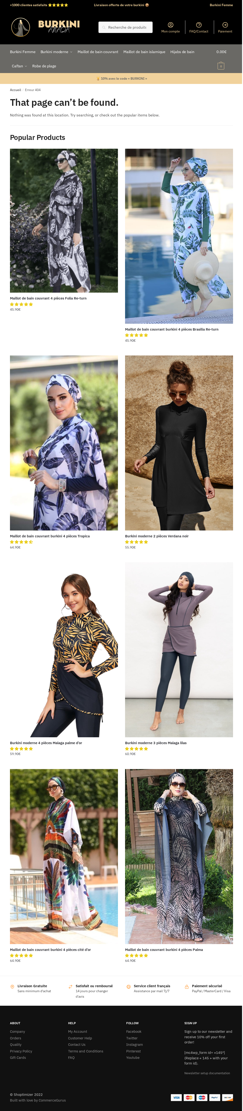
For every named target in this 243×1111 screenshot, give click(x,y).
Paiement (225, 31)
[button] (22, 304)
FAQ (71, 1057)
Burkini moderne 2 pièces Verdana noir (157, 536)
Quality (15, 1044)
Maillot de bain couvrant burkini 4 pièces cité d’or (50, 949)
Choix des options (63, 350)
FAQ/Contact (198, 31)
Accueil (15, 90)
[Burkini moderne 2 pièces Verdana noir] (179, 442)
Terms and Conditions (85, 1051)
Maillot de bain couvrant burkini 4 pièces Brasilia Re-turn (172, 329)
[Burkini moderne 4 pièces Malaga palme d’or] (64, 649)
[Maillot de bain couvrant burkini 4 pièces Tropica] (64, 442)
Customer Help (80, 1038)
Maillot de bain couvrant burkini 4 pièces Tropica (50, 536)
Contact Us (76, 1044)
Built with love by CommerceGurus (38, 1100)
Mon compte (170, 31)
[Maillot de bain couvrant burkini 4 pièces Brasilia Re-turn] (179, 236)
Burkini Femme (221, 5)
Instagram (134, 1044)
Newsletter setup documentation (207, 1073)
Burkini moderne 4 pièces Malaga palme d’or (46, 743)
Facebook (133, 1031)
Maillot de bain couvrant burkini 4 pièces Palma (164, 949)
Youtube (133, 1057)
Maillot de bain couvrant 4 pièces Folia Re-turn (48, 298)
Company (17, 1031)
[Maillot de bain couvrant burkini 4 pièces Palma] (179, 856)
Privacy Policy (21, 1051)
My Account (77, 1031)
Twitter (132, 1038)
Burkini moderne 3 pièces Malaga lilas (156, 743)
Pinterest (133, 1051)
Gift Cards (18, 1057)
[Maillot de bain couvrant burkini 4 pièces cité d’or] (64, 856)
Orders (15, 1038)
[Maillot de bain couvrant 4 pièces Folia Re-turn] (64, 221)
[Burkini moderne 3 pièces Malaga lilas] (179, 649)
